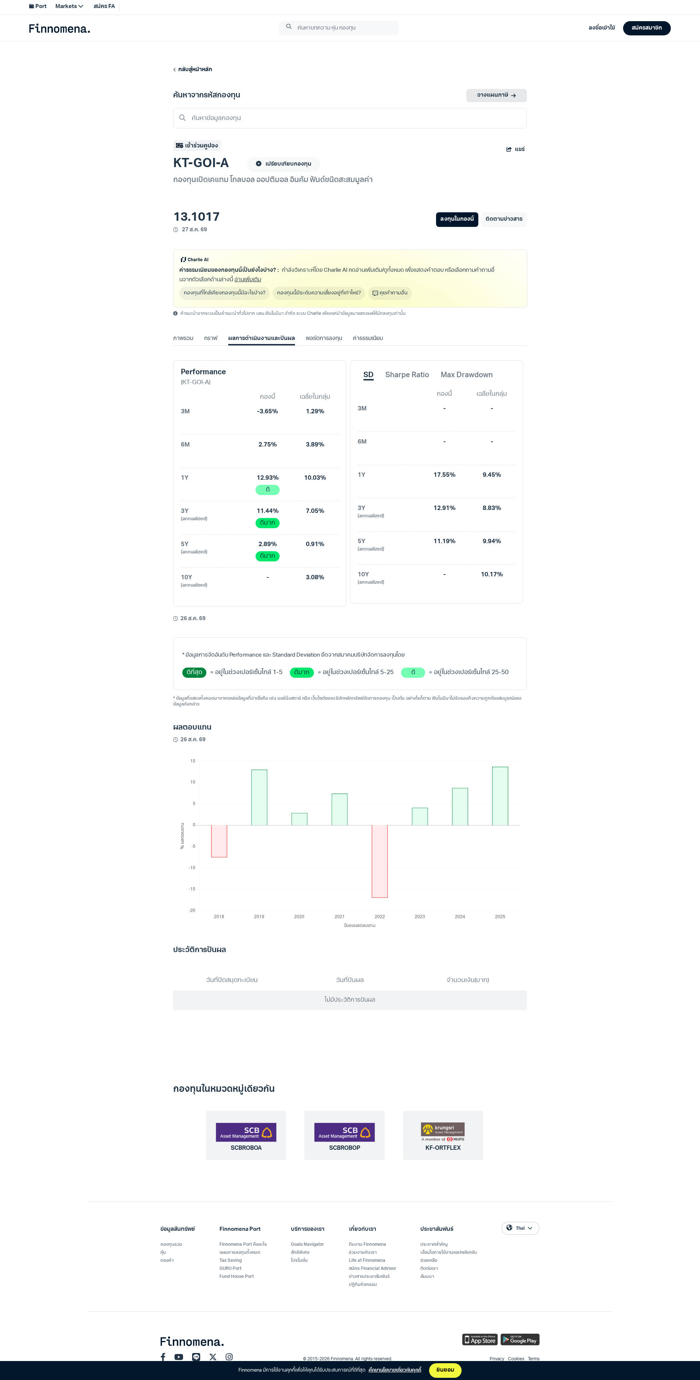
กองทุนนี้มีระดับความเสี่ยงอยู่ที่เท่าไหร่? (319, 293)
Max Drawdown (467, 375)
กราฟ (210, 338)
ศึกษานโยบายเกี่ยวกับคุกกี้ (395, 1370)
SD (368, 375)
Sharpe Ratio (407, 375)
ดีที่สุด (194, 672)
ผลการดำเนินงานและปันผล (261, 338)
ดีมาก (267, 523)
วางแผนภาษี (492, 95)
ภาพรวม (183, 338)
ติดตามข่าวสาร (504, 219)
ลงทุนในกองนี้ (457, 219)
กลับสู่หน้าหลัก (194, 70)
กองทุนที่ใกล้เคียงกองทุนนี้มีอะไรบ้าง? (224, 293)
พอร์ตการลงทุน (324, 338)
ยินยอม (445, 1370)
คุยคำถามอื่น (394, 293)
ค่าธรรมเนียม (368, 338)
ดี (268, 490)
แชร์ (520, 149)
